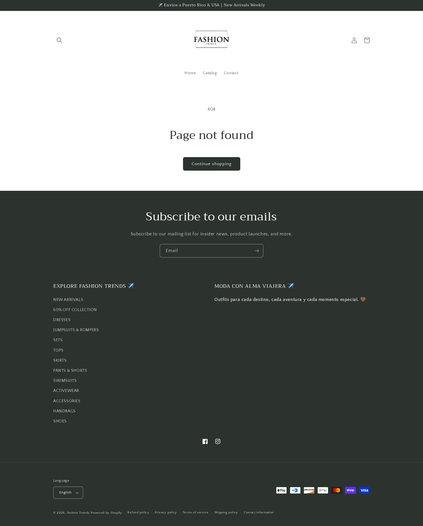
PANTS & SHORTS (70, 370)
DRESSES (61, 320)
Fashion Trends (78, 512)
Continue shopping (212, 163)
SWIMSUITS (65, 380)
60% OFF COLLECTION (75, 310)
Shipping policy (226, 512)
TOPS (58, 350)
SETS (57, 340)
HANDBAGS (64, 411)
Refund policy (138, 512)
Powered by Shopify (106, 512)
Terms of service (196, 512)
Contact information (259, 512)
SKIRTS (60, 360)
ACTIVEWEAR (66, 390)
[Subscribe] (256, 251)
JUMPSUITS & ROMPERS (76, 330)
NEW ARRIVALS (68, 300)
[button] (59, 40)
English (65, 492)
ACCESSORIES (67, 401)
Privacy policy (166, 512)
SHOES (60, 421)
